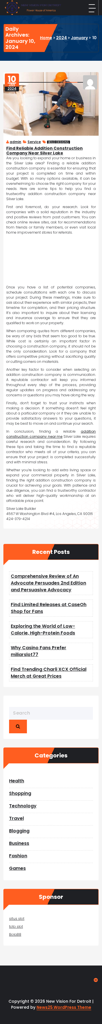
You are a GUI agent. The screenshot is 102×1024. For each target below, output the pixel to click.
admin (15, 141)
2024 (61, 38)
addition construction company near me (51, 434)
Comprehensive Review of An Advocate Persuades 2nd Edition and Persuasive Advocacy (48, 583)
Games (17, 868)
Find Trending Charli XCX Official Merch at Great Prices (48, 672)
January (79, 38)
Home (46, 38)
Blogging (19, 831)
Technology (23, 806)
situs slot (16, 918)
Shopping (20, 793)
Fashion (18, 856)
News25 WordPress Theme (64, 1007)
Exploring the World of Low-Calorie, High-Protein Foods (43, 629)
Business (19, 843)
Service (34, 141)
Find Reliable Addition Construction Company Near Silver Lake (44, 151)
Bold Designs (58, 142)
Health (16, 781)
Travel (16, 818)
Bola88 (15, 934)
